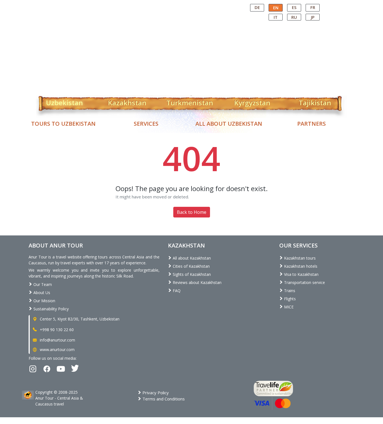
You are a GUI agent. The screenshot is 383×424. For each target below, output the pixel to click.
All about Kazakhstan (191, 258)
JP (313, 17)
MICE (288, 307)
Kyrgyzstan (252, 101)
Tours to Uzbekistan (63, 123)
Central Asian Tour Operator (191, 5)
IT (276, 17)
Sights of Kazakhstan (191, 274)
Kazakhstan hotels (300, 266)
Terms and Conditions (163, 399)
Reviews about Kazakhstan (197, 282)
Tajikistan (315, 101)
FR (312, 7)
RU (294, 17)
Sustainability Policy (50, 308)
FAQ (176, 290)
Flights (289, 298)
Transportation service (304, 282)
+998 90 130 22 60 (56, 329)
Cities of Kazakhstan (191, 266)
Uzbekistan (64, 101)
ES (294, 7)
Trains (289, 290)
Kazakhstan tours (299, 258)
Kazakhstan (127, 101)
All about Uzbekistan (228, 123)
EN (275, 7)
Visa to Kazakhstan (301, 274)
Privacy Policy (155, 392)
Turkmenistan (189, 101)
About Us (41, 292)
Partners (311, 123)
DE (257, 7)
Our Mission (43, 300)
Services (146, 123)
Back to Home (191, 212)
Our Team (42, 284)
